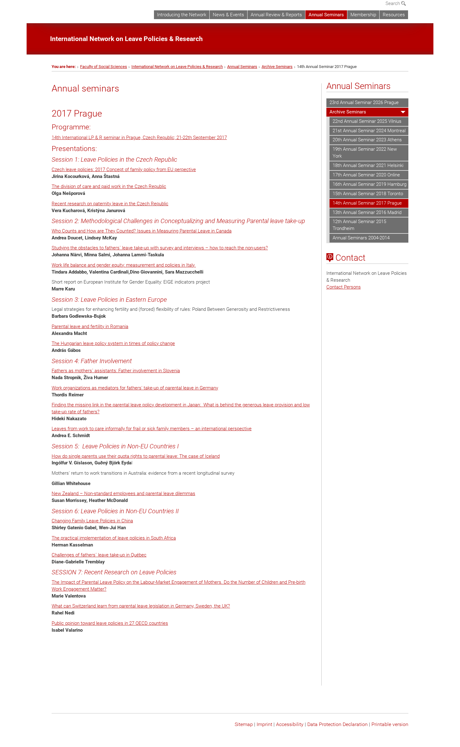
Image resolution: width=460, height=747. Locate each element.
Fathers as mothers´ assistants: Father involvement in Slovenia (116, 371)
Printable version (389, 724)
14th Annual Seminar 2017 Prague (367, 203)
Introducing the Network (181, 15)
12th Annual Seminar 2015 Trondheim (359, 225)
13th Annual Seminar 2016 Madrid (367, 212)
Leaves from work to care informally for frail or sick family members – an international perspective (152, 428)
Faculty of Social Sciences (103, 66)
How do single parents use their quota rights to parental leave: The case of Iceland (136, 456)
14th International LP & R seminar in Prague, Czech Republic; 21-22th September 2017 (139, 137)
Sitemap (244, 724)
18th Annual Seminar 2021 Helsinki (368, 165)
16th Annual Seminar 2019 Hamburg (369, 184)
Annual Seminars (326, 15)
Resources (394, 15)
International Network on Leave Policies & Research (177, 66)
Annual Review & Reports (276, 15)
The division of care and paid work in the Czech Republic (109, 186)
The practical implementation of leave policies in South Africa (114, 538)
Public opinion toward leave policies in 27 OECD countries (110, 623)
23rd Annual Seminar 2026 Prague (364, 102)
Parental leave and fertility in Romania (90, 326)
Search (393, 3)
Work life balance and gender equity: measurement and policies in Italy (124, 265)
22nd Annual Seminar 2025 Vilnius (367, 121)
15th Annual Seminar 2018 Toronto (368, 193)
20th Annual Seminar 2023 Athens (367, 140)
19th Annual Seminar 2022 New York (365, 152)
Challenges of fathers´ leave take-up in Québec (99, 555)
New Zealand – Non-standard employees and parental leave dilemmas (123, 493)
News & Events (228, 15)
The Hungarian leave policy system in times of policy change (113, 343)
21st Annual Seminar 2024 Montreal (369, 130)
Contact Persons (343, 287)
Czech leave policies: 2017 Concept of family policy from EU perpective (124, 169)
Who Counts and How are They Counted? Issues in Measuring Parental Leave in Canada (142, 231)
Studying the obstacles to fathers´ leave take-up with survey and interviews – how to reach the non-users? (160, 248)
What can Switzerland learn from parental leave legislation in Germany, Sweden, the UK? (141, 606)
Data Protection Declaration (337, 724)
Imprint (264, 724)
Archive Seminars (277, 66)
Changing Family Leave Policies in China (92, 521)
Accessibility (290, 724)
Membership (363, 15)
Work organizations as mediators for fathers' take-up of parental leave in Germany (135, 388)
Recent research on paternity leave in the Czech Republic (110, 203)
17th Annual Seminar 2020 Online (366, 175)
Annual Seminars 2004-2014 (361, 238)
